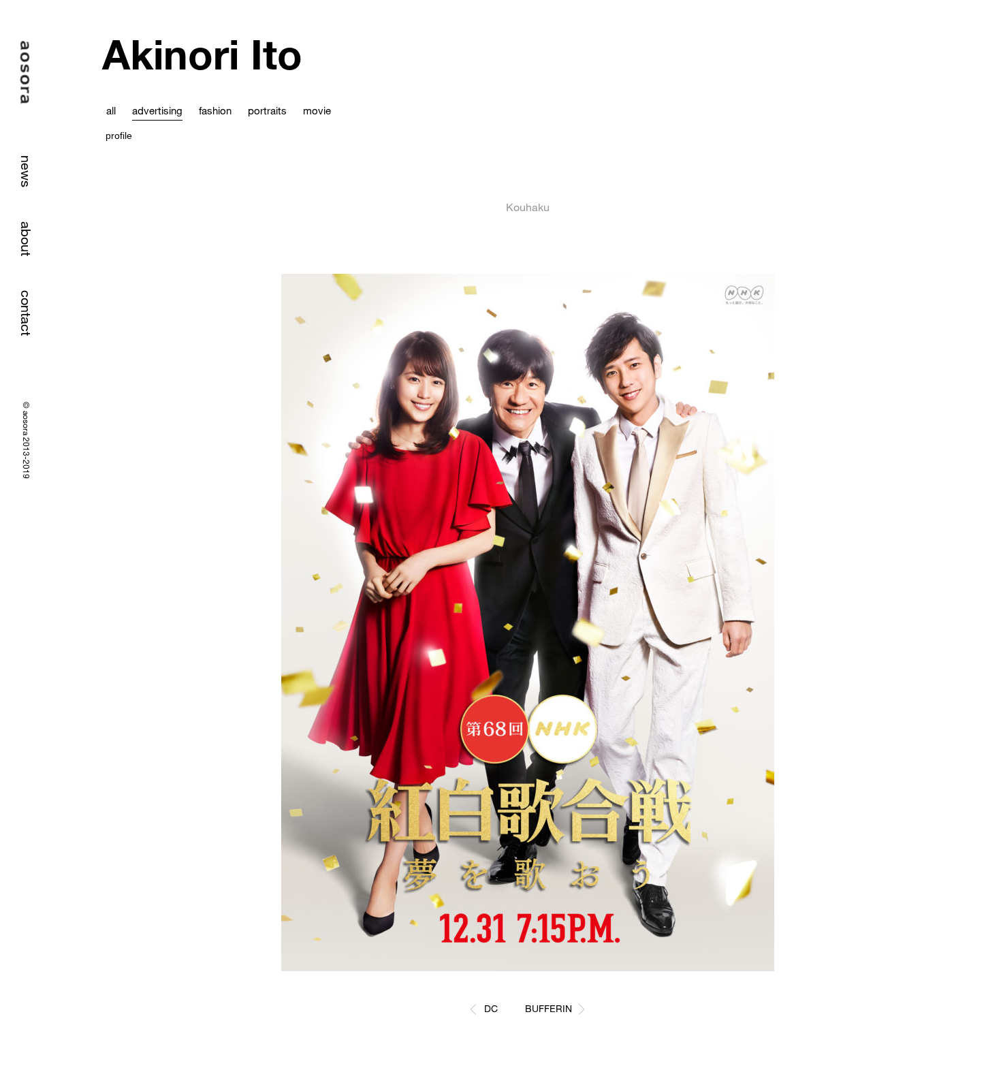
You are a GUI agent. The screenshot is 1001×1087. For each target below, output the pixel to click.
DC (491, 1008)
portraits (267, 110)
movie (317, 110)
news (26, 171)
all (111, 110)
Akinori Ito (202, 54)
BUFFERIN (548, 1008)
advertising (157, 110)
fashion (215, 110)
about (26, 238)
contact (26, 313)
